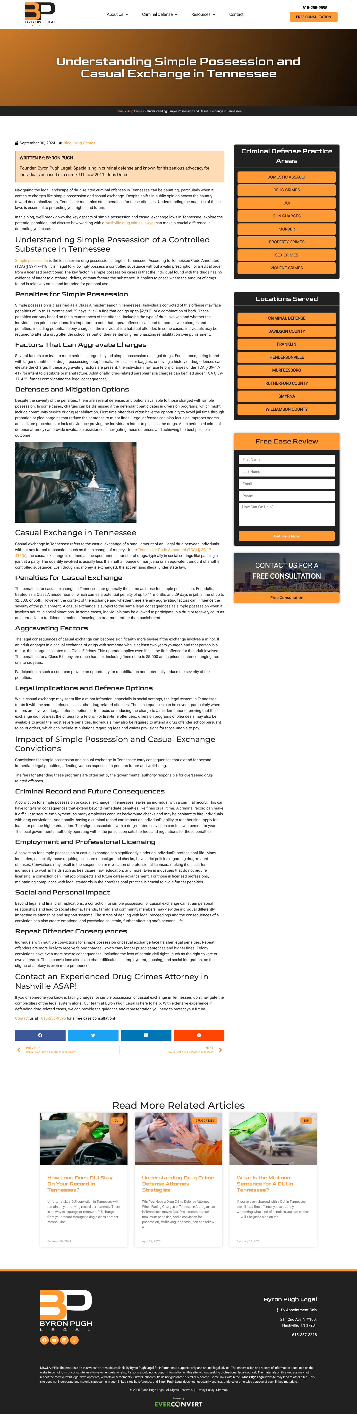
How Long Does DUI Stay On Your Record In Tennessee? (79, 1184)
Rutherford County (286, 383)
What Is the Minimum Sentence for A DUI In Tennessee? (265, 1184)
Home (119, 111)
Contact (236, 14)
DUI (286, 203)
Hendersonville (287, 357)
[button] (40, 1035)
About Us (115, 14)
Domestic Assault (286, 177)
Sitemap (222, 1390)
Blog (67, 143)
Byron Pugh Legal (152, 1390)
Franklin (286, 344)
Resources (201, 14)
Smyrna (287, 396)
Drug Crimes (135, 111)
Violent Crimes (287, 267)
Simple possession (31, 260)
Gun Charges (287, 215)
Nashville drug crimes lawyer (129, 223)
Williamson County (287, 409)
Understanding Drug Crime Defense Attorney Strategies (178, 1184)
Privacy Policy (205, 1390)
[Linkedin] (64, 1340)
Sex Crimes (286, 255)
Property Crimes (287, 241)
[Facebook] (44, 1340)
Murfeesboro (286, 370)
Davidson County (286, 331)
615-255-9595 (315, 7)
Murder (287, 229)
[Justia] (74, 1340)
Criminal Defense (157, 14)
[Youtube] (54, 1340)
